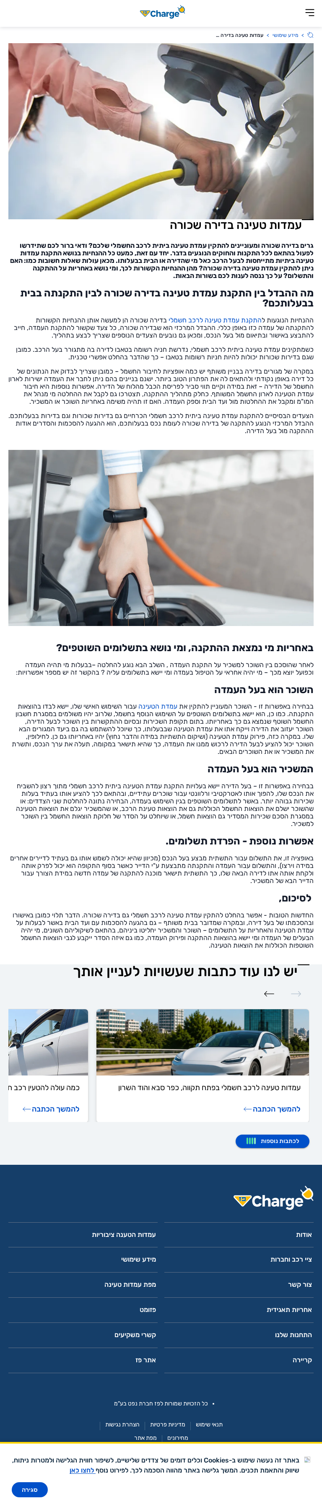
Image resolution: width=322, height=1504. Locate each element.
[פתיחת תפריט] (309, 13)
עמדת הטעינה (157, 706)
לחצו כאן (83, 1470)
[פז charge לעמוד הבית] (161, 1201)
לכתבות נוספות (280, 1141)
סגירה (30, 1489)
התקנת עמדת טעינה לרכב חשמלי (215, 320)
